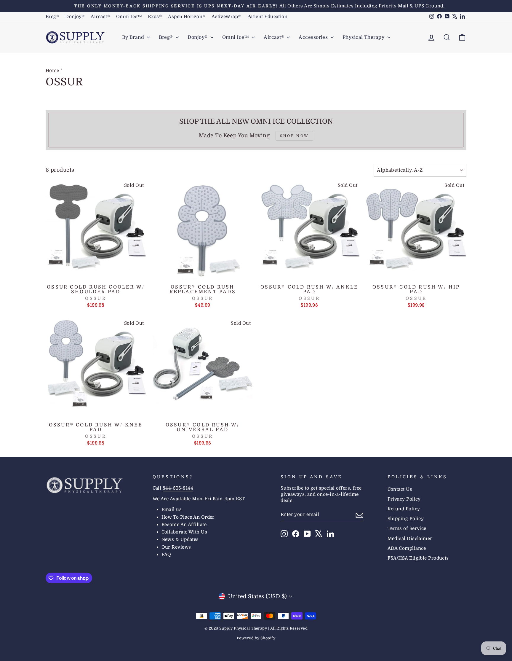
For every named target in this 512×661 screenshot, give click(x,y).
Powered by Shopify (256, 638)
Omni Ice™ (129, 16)
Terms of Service (407, 528)
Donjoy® (75, 16)
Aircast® (100, 16)
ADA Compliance (407, 548)
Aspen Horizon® (186, 16)
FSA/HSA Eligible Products (418, 558)
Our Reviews (176, 547)
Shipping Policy (406, 518)
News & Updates (180, 539)
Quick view (96, 274)
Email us (171, 509)
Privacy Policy (404, 499)
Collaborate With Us (184, 532)
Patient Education (267, 16)
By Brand (133, 37)
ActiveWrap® (226, 16)
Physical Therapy (364, 37)
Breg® (52, 16)
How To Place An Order (188, 517)
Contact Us (400, 489)
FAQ (166, 554)
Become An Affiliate (184, 524)
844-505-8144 (178, 488)
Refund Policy (404, 509)
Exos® (155, 16)
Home (52, 70)
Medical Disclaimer (410, 538)
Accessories (314, 37)
